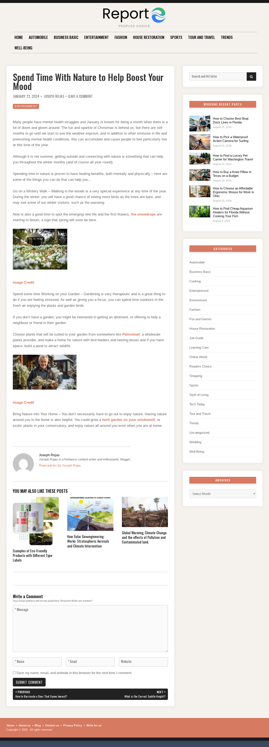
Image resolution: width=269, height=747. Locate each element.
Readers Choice (200, 366)
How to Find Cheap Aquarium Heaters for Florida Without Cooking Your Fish (233, 212)
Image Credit (23, 282)
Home (19, 37)
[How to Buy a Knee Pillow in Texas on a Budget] (199, 175)
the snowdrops (143, 214)
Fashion (121, 37)
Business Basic (66, 37)
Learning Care (199, 347)
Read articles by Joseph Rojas (60, 465)
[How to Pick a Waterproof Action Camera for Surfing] (199, 142)
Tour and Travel (201, 37)
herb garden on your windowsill (128, 420)
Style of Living (198, 395)
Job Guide (196, 338)
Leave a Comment (80, 96)
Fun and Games (200, 319)
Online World (198, 357)
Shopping (195, 376)
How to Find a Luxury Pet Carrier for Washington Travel (233, 157)
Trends (227, 37)
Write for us (94, 725)
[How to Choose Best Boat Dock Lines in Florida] (199, 123)
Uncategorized (199, 432)
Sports (176, 37)
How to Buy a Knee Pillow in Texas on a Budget (232, 173)
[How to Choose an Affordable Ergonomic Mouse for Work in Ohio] (199, 191)
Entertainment (96, 37)
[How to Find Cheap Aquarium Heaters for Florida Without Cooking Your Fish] (199, 211)
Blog (38, 725)
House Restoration (148, 37)
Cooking (195, 281)
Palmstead (131, 334)
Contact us (52, 725)
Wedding (195, 442)
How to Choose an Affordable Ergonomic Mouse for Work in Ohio (233, 192)
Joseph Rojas (54, 96)
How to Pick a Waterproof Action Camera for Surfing (230, 139)
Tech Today (197, 404)
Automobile (38, 37)
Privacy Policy (72, 725)
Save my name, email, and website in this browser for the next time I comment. (74, 673)
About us (24, 725)
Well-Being (23, 47)
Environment (26, 106)
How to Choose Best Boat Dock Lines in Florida (230, 120)
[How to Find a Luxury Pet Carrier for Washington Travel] (199, 158)
